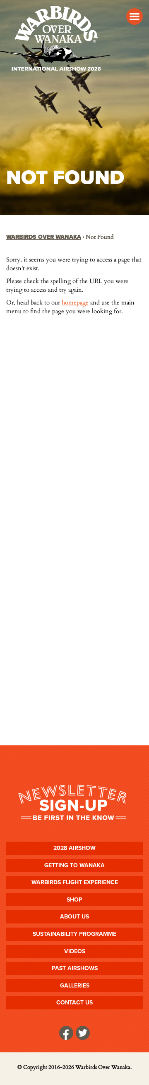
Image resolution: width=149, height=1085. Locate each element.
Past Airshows (75, 968)
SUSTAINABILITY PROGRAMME (74, 933)
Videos (74, 951)
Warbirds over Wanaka (43, 236)
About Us (74, 916)
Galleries (74, 985)
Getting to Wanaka (74, 865)
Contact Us (74, 1002)
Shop (74, 899)
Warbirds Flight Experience (74, 882)
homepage (75, 302)
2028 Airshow (74, 848)
